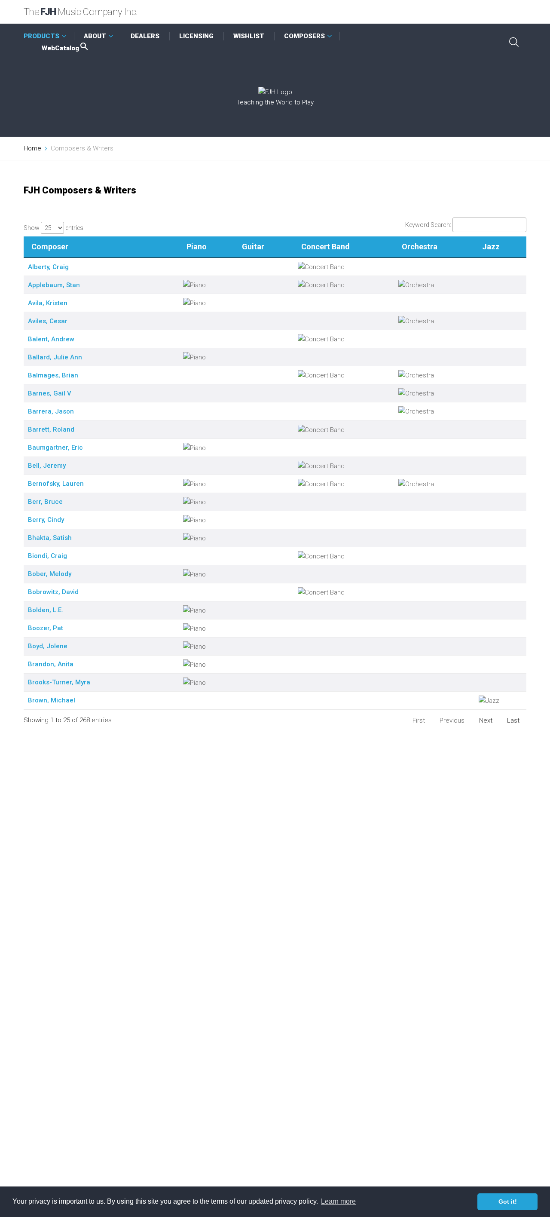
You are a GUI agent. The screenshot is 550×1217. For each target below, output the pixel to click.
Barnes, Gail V (49, 393)
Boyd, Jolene (47, 646)
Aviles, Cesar (47, 321)
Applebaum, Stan (54, 285)
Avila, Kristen (47, 303)
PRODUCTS (41, 36)
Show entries (53, 227)
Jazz (491, 246)
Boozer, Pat (45, 628)
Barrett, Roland (51, 429)
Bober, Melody (49, 574)
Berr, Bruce (45, 502)
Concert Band (325, 246)
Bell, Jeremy (47, 465)
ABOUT (95, 36)
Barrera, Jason (51, 411)
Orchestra (419, 246)
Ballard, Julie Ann (55, 357)
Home (32, 148)
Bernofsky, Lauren (56, 483)
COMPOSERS (304, 36)
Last (513, 720)
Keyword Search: (428, 224)
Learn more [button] (338, 1201)
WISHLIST (248, 36)
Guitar (253, 246)
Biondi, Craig (47, 556)
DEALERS (145, 36)
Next (485, 720)
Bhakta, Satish (50, 538)
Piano (196, 246)
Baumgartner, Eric (55, 447)
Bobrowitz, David (53, 592)
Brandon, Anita (50, 664)
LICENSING (196, 36)
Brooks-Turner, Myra (59, 682)
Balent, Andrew (51, 339)
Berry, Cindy (46, 520)
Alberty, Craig (48, 267)
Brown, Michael (51, 700)
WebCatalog (60, 48)
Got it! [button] (507, 1201)
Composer (49, 246)
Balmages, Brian (53, 375)
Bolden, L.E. (45, 610)
